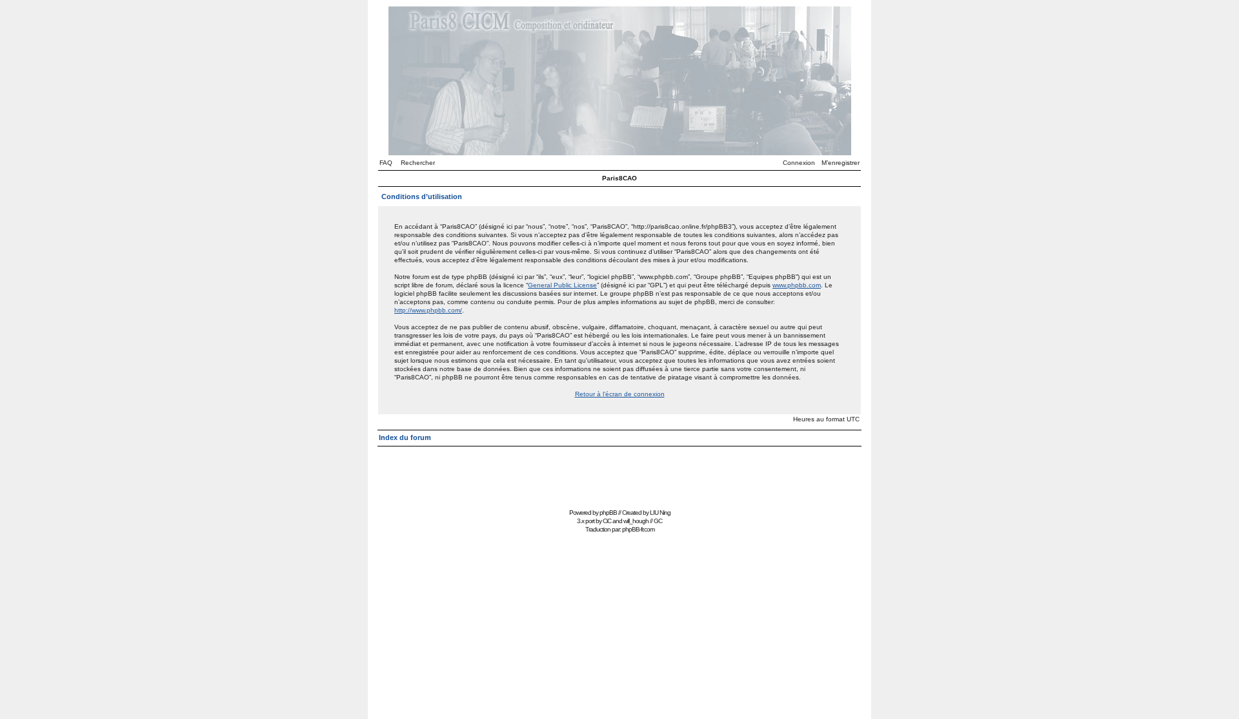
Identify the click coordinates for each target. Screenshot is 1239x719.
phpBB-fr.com (638, 529)
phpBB (608, 512)
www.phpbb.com (796, 285)
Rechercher (418, 162)
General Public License (562, 285)
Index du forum (405, 437)
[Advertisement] (619, 475)
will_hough (636, 520)
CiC (607, 520)
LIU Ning (660, 512)
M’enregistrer (840, 162)
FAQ (385, 162)
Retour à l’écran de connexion (620, 394)
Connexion (799, 162)
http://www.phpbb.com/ (428, 310)
